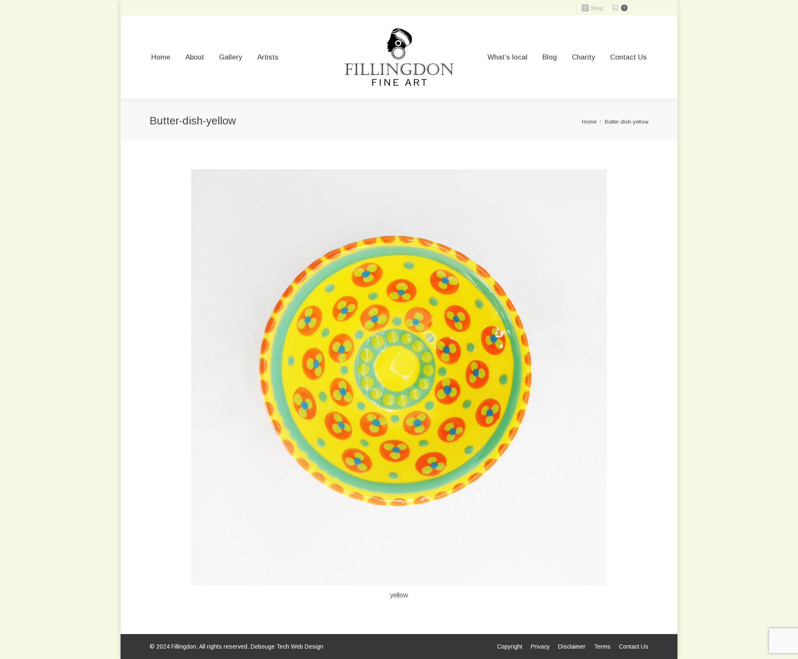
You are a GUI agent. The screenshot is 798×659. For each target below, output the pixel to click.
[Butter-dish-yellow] (399, 377)
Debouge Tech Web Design (287, 646)
